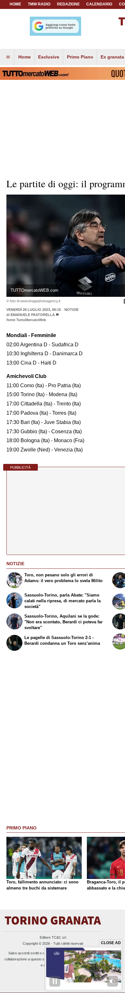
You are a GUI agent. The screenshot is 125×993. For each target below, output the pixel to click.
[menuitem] (8, 57)
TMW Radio (39, 4)
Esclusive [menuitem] (48, 56)
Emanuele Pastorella (33, 315)
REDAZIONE (68, 4)
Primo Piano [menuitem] (80, 56)
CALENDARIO (99, 4)
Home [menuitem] (24, 56)
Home (15, 4)
